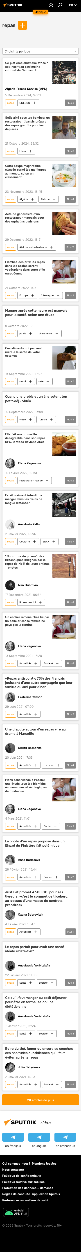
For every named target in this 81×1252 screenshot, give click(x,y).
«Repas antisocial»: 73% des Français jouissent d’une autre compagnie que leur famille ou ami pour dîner (38, 682)
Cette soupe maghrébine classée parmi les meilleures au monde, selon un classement (25, 171)
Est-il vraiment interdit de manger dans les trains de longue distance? (23, 499)
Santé (47, 826)
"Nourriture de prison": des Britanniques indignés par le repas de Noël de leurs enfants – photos (27, 561)
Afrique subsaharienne (33, 247)
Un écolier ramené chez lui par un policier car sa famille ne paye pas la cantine (27, 621)
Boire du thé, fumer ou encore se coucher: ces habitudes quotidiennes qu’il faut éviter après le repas (39, 1052)
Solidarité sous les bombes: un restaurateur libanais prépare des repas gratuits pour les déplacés (27, 123)
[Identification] (51, 4)
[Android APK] (16, 1213)
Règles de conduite (16, 1194)
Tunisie (42, 419)
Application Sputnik (46, 1194)
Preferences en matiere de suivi (25, 1200)
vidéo (22, 419)
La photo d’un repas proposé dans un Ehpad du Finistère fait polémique (35, 843)
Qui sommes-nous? (16, 1163)
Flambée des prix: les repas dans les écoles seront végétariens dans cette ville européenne (25, 267)
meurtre (49, 765)
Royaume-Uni (27, 602)
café (40, 381)
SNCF (46, 541)
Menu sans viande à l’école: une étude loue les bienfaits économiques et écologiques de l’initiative (26, 785)
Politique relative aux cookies (23, 1182)
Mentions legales (44, 1163)
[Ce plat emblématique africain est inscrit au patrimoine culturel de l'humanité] (64, 72)
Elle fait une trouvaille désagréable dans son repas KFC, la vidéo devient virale (25, 438)
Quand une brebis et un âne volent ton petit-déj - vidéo (36, 398)
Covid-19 (24, 541)
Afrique (45, 199)
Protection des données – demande (27, 1188)
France (48, 877)
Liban (22, 151)
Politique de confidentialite (21, 1176)
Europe (23, 295)
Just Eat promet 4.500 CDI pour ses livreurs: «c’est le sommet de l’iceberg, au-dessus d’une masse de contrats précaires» (36, 898)
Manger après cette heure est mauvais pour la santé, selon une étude (36, 312)
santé (22, 381)
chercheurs (45, 333)
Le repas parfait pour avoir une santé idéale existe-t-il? (34, 949)
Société (48, 663)
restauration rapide (31, 480)
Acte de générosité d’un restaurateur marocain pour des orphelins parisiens (24, 218)
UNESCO (24, 102)
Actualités (25, 663)
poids (22, 333)
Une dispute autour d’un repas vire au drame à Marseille (35, 731)
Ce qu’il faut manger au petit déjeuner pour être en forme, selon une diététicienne (36, 1002)
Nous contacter (13, 1170)
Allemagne (47, 295)
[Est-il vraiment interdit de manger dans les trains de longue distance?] (64, 505)
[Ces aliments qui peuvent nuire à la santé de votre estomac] (64, 358)
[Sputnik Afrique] (13, 7)
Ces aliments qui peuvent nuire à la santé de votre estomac (23, 352)
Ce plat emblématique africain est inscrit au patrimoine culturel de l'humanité (26, 67)
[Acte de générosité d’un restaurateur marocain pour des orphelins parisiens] (64, 224)
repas (9, 25)
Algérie (23, 199)
